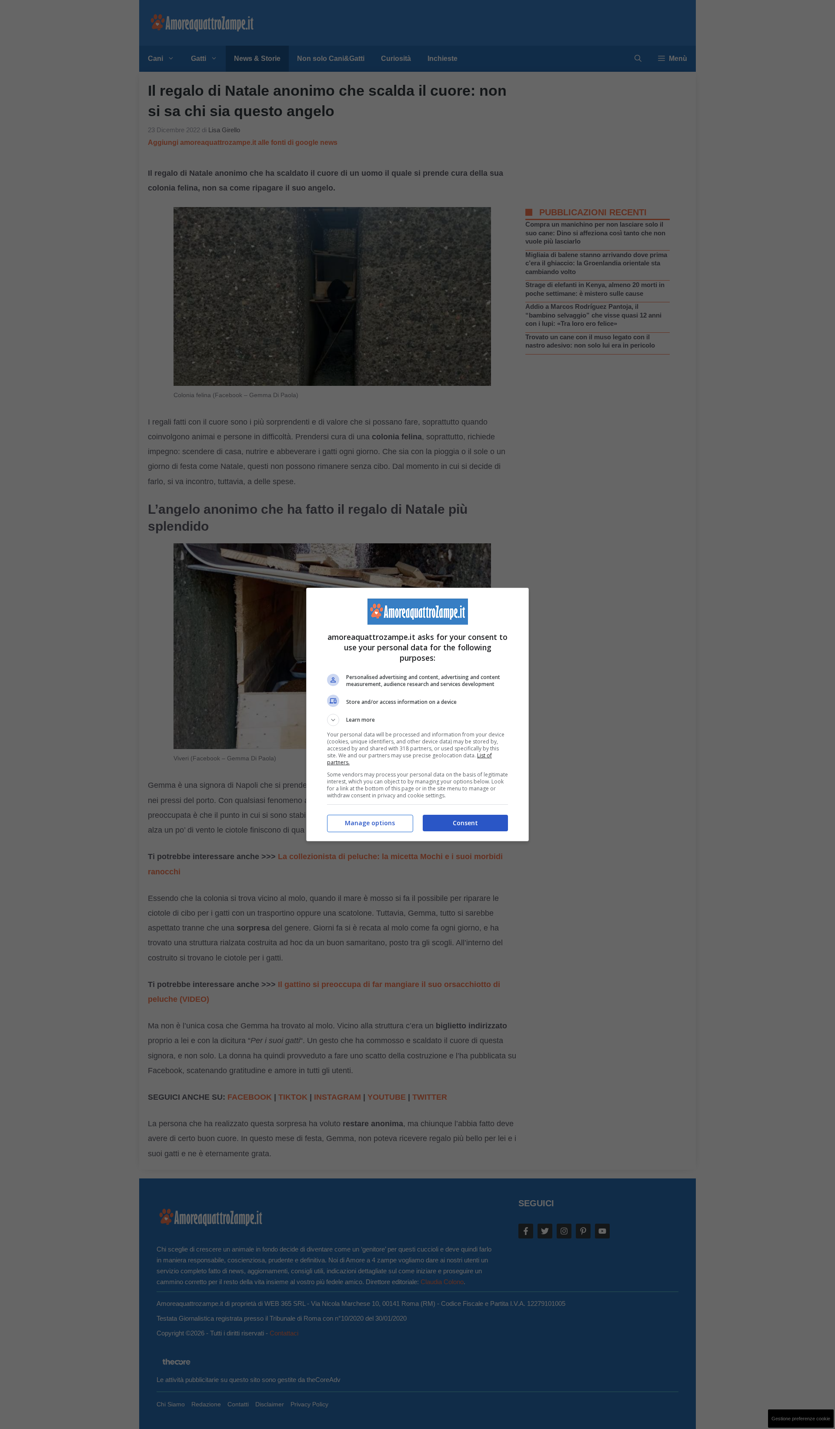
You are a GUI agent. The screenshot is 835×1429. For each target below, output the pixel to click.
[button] (417, 720)
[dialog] (417, 714)
